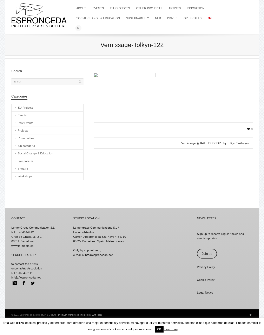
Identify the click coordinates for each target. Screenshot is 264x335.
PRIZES (172, 18)
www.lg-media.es (22, 245)
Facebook (23, 283)
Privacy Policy (206, 267)
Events (22, 115)
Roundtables (26, 138)
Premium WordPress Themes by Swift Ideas (80, 315)
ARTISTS (175, 8)
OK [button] (159, 329)
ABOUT (81, 8)
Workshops (25, 176)
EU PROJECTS (120, 8)
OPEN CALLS (193, 18)
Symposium (25, 161)
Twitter (32, 283)
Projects (23, 130)
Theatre (23, 168)
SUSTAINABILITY (137, 18)
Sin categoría (26, 145)
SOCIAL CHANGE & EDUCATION (98, 18)
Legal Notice (205, 292)
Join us (207, 253)
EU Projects (25, 107)
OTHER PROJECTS (149, 8)
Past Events (25, 123)
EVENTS (98, 8)
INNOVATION (195, 8)
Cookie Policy (205, 279)
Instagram (14, 283)
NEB (158, 18)
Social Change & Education (35, 153)
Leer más (171, 329)
